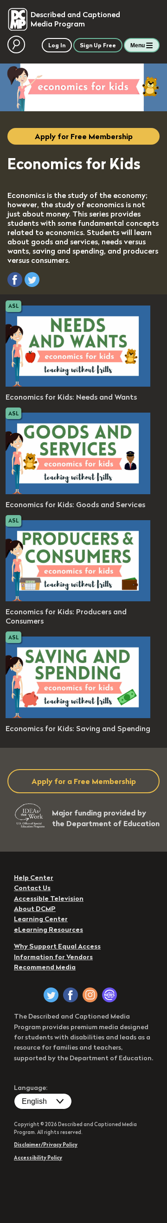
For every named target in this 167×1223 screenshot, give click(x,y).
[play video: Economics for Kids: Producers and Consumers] (78, 598)
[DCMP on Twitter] (51, 994)
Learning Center (41, 919)
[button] (14, 279)
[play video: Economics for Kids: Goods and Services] (78, 491)
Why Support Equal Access (57, 946)
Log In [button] (56, 45)
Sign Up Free (98, 45)
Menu (137, 45)
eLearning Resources (48, 929)
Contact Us (32, 888)
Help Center (33, 877)
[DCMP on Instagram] (90, 994)
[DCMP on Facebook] (70, 994)
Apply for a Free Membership (84, 781)
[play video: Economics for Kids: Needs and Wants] (78, 384)
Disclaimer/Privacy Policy (45, 1144)
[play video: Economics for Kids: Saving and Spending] (78, 715)
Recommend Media (45, 967)
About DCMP (35, 909)
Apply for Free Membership (84, 136)
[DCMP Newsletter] (109, 994)
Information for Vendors (53, 957)
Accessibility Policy (38, 1157)
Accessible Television (49, 898)
